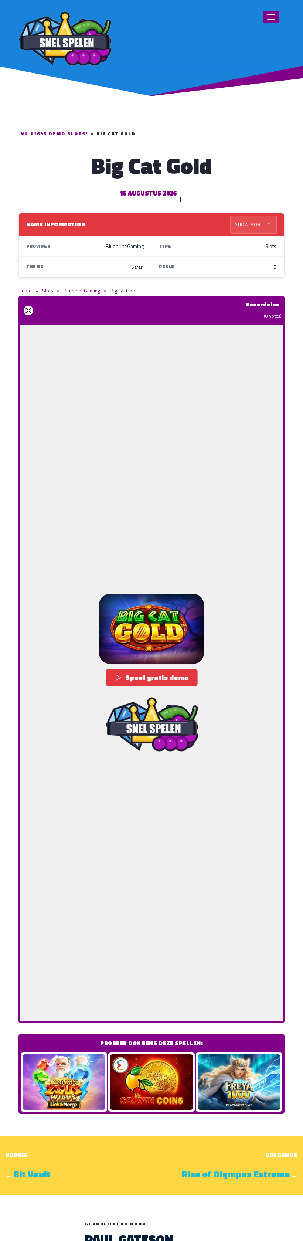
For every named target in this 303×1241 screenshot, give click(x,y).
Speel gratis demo (157, 677)
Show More (250, 224)
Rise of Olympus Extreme (236, 1174)
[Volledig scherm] (28, 310)
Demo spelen (64, 1082)
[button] (151, 629)
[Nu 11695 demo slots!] (64, 37)
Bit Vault (32, 1174)
